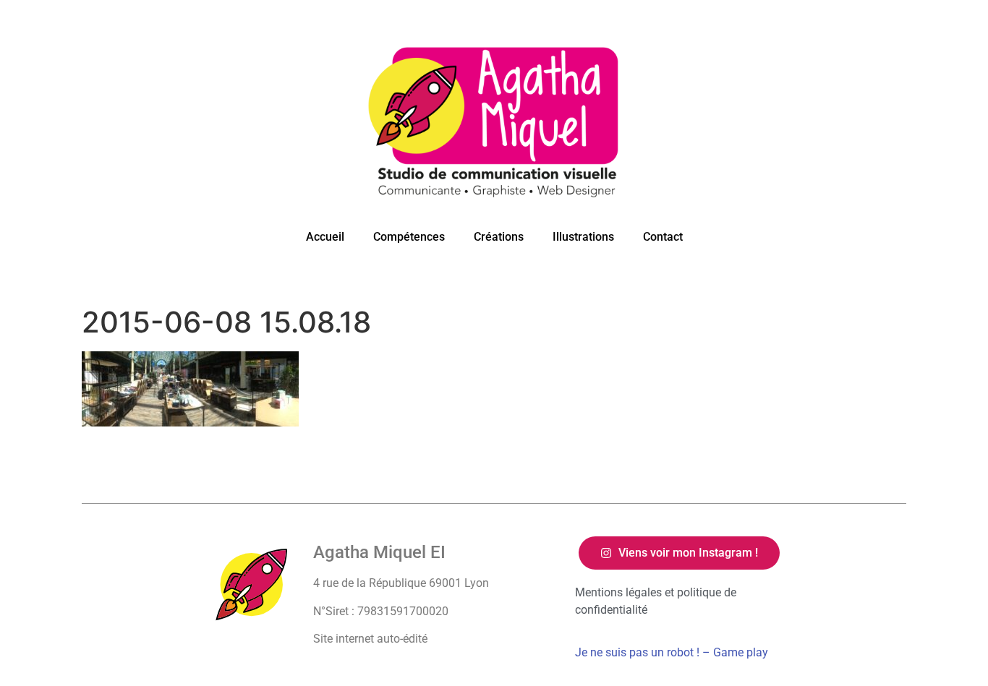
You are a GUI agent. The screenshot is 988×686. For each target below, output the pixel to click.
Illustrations (583, 237)
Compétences (409, 237)
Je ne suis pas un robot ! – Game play (671, 652)
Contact (663, 237)
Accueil (325, 237)
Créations (499, 237)
